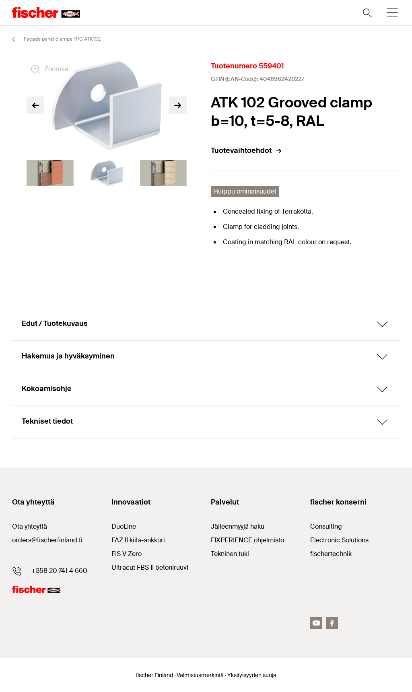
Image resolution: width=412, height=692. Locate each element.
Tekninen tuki (230, 554)
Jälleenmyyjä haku (237, 526)
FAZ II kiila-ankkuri (138, 540)
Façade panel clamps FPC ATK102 (62, 39)
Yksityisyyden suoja (251, 675)
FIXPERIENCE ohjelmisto (247, 540)
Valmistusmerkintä (200, 675)
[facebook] (332, 623)
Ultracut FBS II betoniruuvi (149, 567)
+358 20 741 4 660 (59, 570)
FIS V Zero (126, 554)
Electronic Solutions (339, 540)
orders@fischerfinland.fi (47, 540)
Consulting (326, 526)
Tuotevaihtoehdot (241, 150)
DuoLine (123, 526)
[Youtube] (316, 623)
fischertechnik (331, 554)
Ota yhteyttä (29, 526)
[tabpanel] (50, 173)
